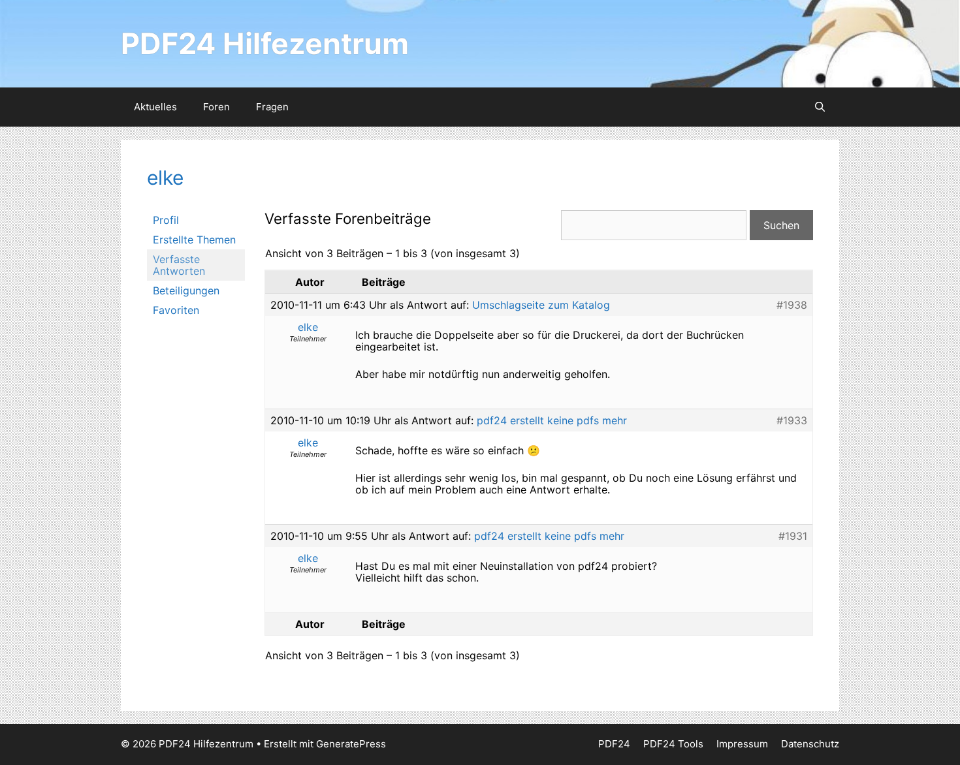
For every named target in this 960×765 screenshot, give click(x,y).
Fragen (272, 107)
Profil (166, 219)
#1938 (791, 305)
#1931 (792, 536)
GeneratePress (351, 744)
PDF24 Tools (673, 744)
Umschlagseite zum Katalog (541, 304)
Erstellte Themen (194, 239)
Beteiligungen (186, 290)
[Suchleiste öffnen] (820, 107)
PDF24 (614, 744)
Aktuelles (155, 107)
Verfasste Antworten (179, 265)
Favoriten (176, 310)
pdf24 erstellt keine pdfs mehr (552, 420)
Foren (216, 107)
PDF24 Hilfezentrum (265, 43)
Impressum (742, 744)
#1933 (791, 420)
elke (165, 177)
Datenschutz (810, 744)
